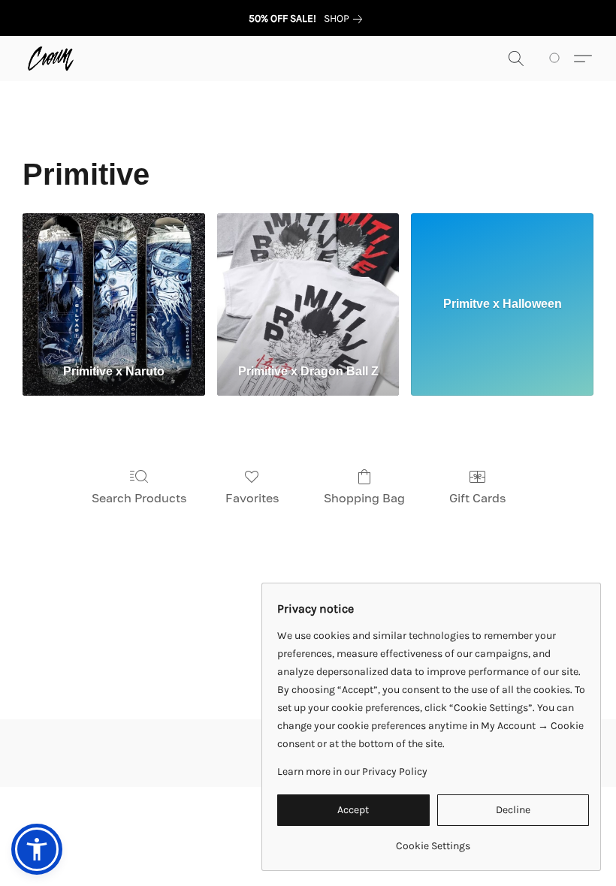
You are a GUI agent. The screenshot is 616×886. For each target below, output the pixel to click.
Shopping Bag (364, 497)
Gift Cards (477, 497)
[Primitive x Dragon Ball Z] (308, 282)
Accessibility (175, 819)
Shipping (244, 819)
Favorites (252, 497)
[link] (346, 19)
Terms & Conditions (80, 819)
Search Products (139, 497)
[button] (50, 59)
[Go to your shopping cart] (557, 58)
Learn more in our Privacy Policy (352, 771)
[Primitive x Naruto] (114, 282)
